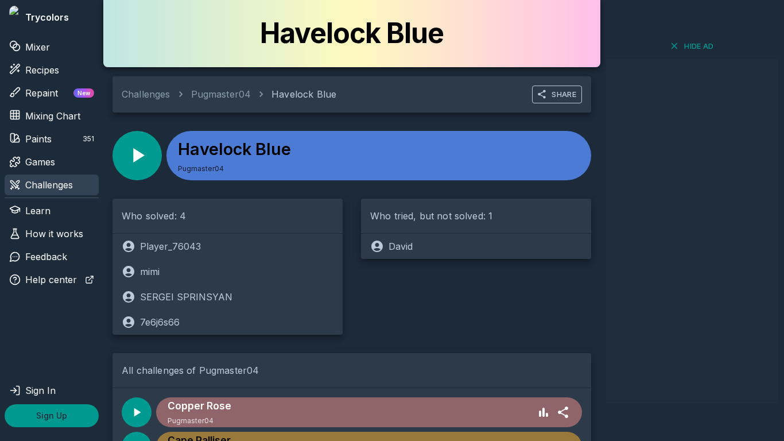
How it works (54, 233)
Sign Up (51, 415)
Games (40, 162)
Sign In (40, 390)
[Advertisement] (692, 231)
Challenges (49, 185)
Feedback (46, 256)
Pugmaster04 (221, 94)
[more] (563, 412)
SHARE (564, 94)
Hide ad (699, 46)
